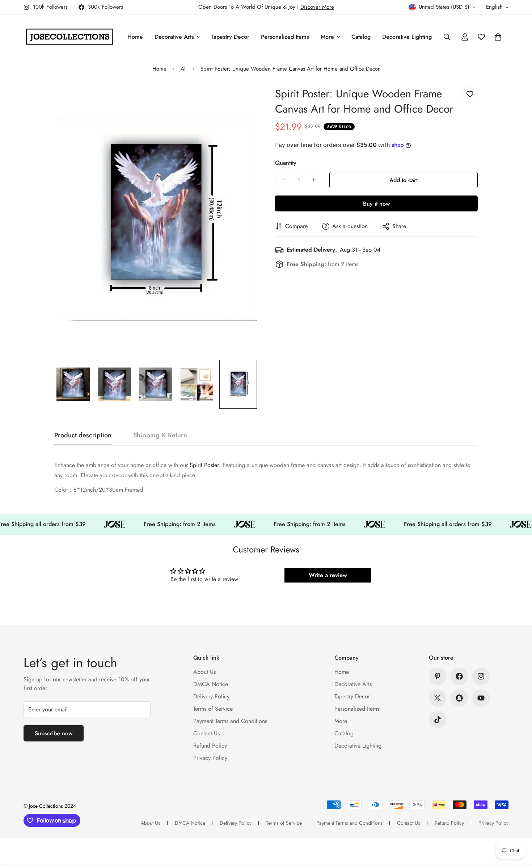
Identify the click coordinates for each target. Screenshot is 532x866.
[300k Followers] (459, 676)
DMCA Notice (210, 684)
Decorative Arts (174, 37)
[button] (498, 37)
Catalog (361, 37)
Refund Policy (210, 745)
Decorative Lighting (407, 37)
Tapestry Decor (230, 37)
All (183, 69)
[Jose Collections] (70, 36)
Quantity (285, 163)
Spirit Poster (204, 465)
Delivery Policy (211, 696)
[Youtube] (481, 698)
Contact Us (206, 733)
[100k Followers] (481, 676)
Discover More (317, 7)
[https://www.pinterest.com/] (437, 676)
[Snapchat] (459, 698)
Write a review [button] (328, 575)
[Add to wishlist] (469, 94)
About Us (204, 672)
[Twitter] (437, 698)
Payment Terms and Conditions (230, 721)
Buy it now (376, 203)
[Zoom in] (241, 100)
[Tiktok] (437, 719)
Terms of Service (213, 709)
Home (135, 37)
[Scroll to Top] (518, 826)
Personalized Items (285, 37)
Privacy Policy (210, 758)
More (327, 37)
